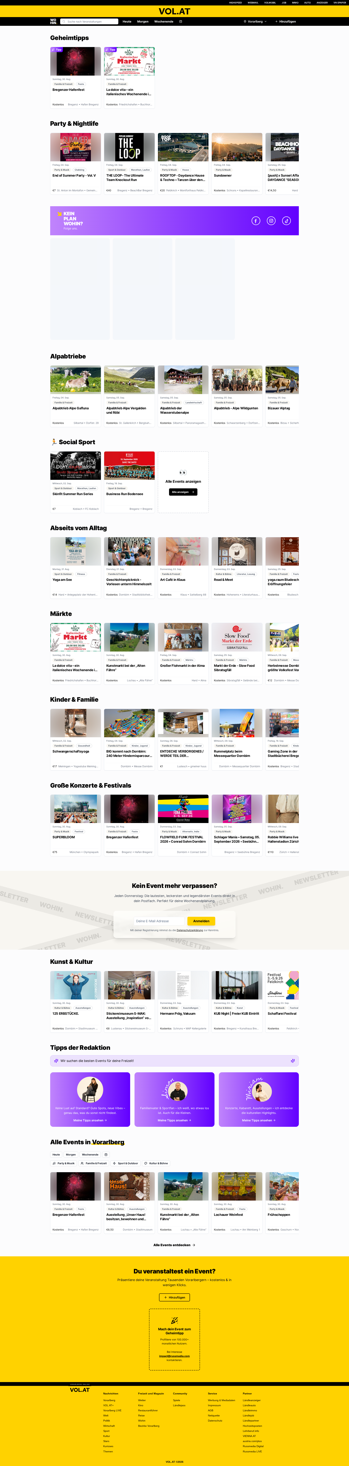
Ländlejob (248, 1415)
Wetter (142, 1400)
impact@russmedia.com (174, 1356)
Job (284, 2)
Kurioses (108, 1446)
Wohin (141, 1420)
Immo (295, 2)
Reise (141, 1415)
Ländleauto (249, 1405)
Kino (140, 1405)
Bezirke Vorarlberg (148, 1425)
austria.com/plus (252, 1441)
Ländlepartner (251, 1420)
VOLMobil (270, 2)
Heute (127, 21)
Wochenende (163, 21)
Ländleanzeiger (252, 1400)
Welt (105, 1415)
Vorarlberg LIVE (112, 1410)
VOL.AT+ (108, 1405)
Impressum (214, 1405)
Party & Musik (66, 1163)
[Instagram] (271, 221)
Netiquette (214, 1415)
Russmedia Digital (253, 1446)
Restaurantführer (148, 1410)
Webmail (253, 2)
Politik (106, 1420)
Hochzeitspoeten (252, 1425)
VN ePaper (340, 2)
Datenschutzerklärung (190, 930)
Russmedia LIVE (252, 1451)
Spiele (176, 1400)
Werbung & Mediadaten (221, 1400)
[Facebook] (256, 221)
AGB (210, 1410)
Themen (108, 1451)
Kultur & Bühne (158, 1163)
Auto (307, 2)
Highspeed (235, 2)
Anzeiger (322, 2)
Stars (106, 1441)
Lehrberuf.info (251, 1430)
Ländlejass (179, 1405)
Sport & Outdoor (128, 1163)
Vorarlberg (255, 21)
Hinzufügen (287, 21)
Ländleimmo (250, 1410)
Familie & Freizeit (96, 1163)
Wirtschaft (109, 1425)
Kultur (106, 1436)
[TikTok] (286, 221)
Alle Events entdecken (171, 1245)
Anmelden (201, 921)
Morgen (143, 21)
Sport (106, 1430)
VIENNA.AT (249, 1436)
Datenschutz (215, 1420)
